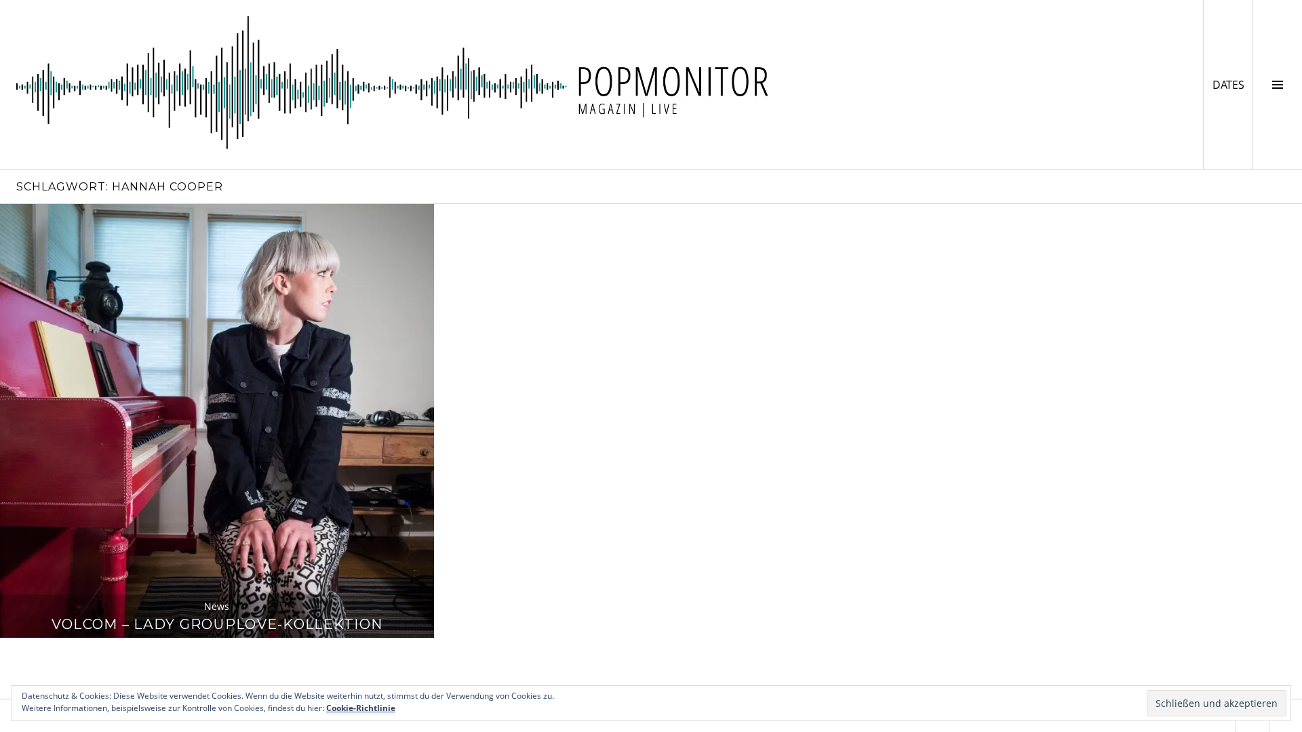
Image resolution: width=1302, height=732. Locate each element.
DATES (1232, 84)
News (216, 606)
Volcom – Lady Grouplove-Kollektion (217, 623)
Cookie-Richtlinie (360, 708)
